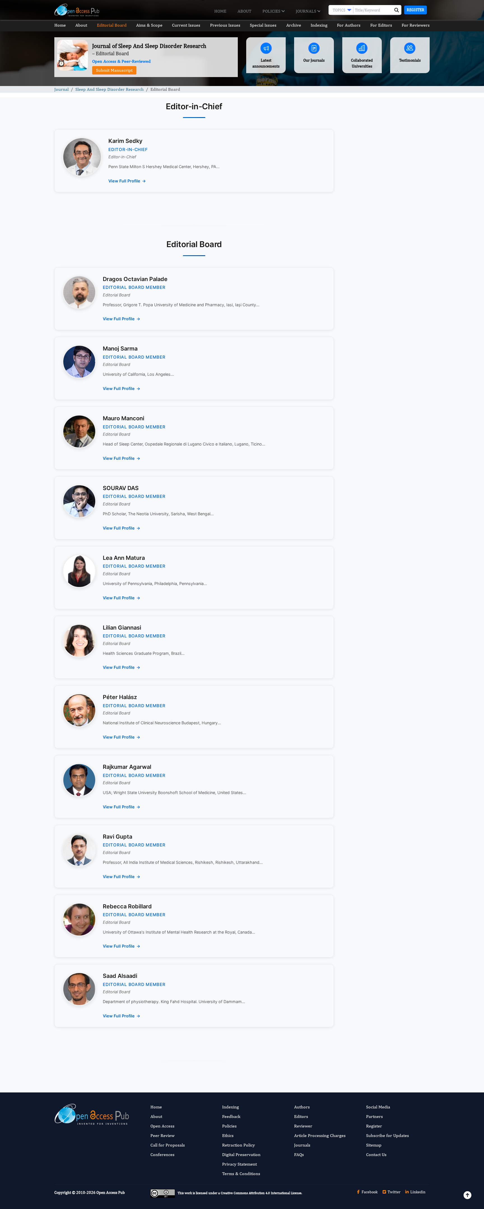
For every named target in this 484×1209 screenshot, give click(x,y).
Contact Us (376, 1154)
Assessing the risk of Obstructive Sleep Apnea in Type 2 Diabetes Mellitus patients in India (382, 396)
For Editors (381, 25)
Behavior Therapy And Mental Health (385, 531)
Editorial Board (112, 25)
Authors (302, 1107)
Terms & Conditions (241, 1173)
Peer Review (162, 1135)
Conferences (162, 1154)
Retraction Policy (238, 1145)
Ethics (228, 1135)
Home (220, 11)
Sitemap (373, 1145)
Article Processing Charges (320, 1135)
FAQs (299, 1154)
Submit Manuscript (114, 70)
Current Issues (186, 25)
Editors (301, 1116)
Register (415, 10)
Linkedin (417, 1192)
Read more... (386, 253)
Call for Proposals (167, 1145)
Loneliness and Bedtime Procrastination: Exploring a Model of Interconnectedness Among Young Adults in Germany (385, 440)
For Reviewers (416, 25)
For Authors (348, 25)
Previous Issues (225, 25)
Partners (374, 1116)
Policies (271, 11)
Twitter (394, 1192)
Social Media (378, 1107)
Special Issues (263, 25)
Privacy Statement (239, 1164)
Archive (293, 25)
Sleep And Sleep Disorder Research (109, 89)
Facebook (369, 1192)
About (244, 11)
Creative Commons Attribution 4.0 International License (261, 1193)
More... (386, 731)
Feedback (231, 1116)
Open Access (162, 1126)
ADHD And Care (364, 611)
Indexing (319, 25)
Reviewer (303, 1126)
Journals (306, 11)
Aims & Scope (149, 25)
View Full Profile (124, 180)
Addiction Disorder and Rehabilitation (386, 502)
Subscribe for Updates (387, 1135)
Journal (61, 89)
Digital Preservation (241, 1154)
